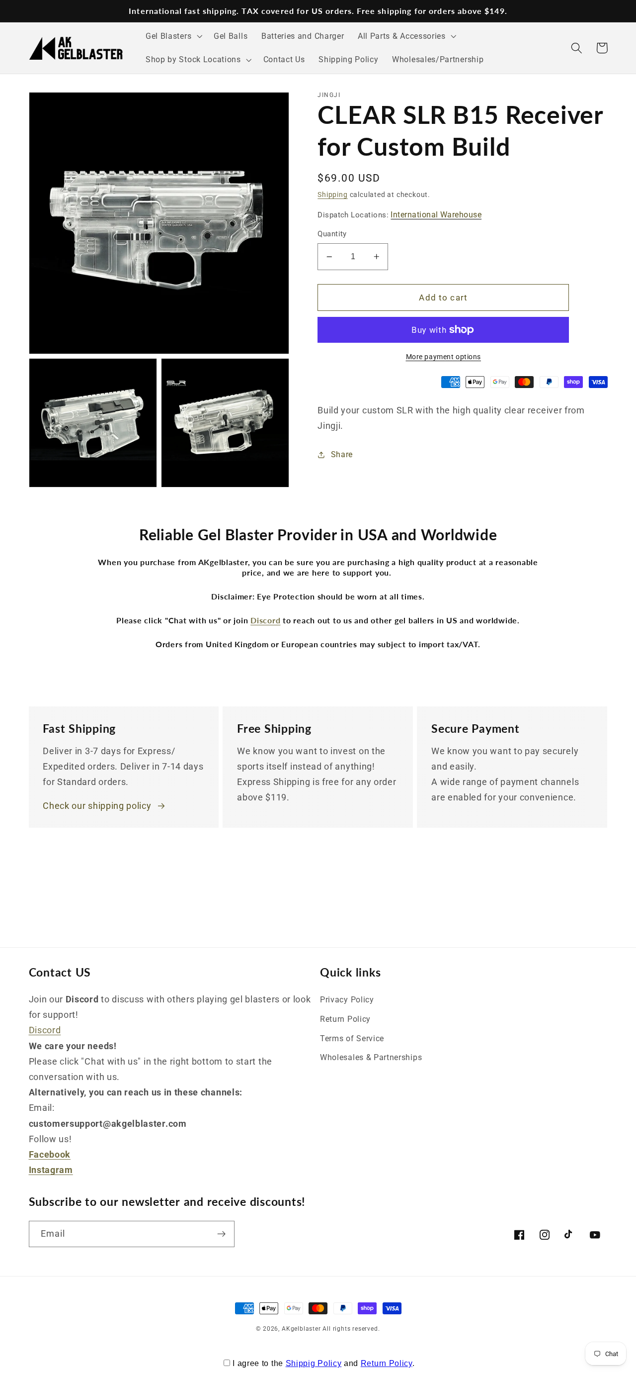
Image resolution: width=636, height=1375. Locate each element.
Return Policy (345, 1019)
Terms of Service (352, 1038)
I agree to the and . (323, 1363)
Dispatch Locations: (399, 214)
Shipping (332, 194)
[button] (173, 36)
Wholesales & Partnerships (371, 1057)
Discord (45, 1030)
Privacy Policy (347, 999)
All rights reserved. (351, 1328)
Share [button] (342, 455)
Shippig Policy (314, 1363)
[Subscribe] (221, 1234)
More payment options (443, 357)
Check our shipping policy (97, 805)
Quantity (332, 234)
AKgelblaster (301, 1328)
